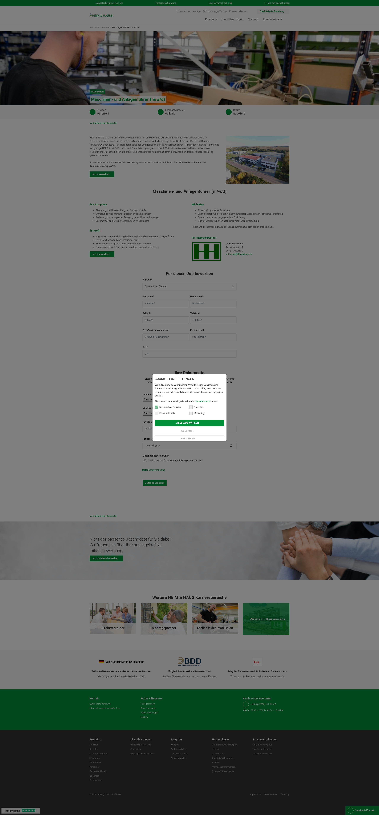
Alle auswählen (188, 422)
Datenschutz (202, 401)
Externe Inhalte (167, 413)
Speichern (188, 438)
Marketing (199, 413)
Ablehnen (188, 430)
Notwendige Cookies (170, 407)
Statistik (198, 407)
